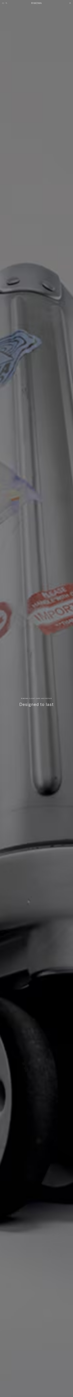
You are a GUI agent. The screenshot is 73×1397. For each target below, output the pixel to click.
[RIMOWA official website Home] (36, 3)
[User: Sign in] (70, 3)
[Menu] (3, 3)
